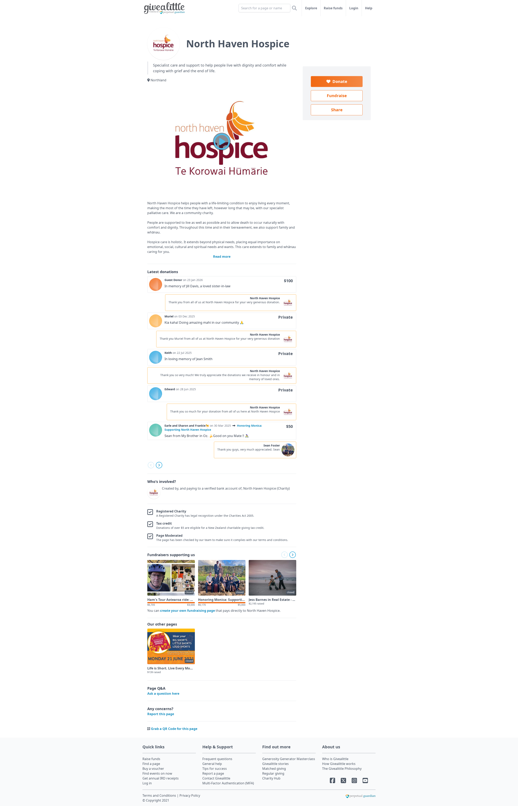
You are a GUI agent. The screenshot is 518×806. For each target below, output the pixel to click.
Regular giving (273, 773)
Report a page (213, 773)
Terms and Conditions (159, 795)
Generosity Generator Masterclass (288, 759)
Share (337, 109)
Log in (147, 783)
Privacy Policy (189, 795)
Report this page (160, 714)
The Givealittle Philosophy (342, 768)
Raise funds (333, 8)
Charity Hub (271, 778)
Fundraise (337, 95)
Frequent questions (217, 759)
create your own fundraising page (187, 610)
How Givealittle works (339, 763)
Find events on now (157, 773)
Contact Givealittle (216, 778)
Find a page (151, 763)
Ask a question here (163, 693)
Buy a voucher (153, 768)
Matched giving (274, 768)
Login (353, 8)
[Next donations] (159, 465)
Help (368, 8)
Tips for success (214, 768)
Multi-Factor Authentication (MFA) (228, 783)
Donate (338, 81)
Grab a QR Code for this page (174, 728)
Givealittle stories (275, 763)
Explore (311, 8)
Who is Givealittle (335, 759)
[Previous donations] (151, 465)
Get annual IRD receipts (160, 778)
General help (212, 763)
